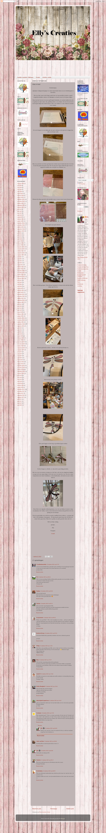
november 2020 (21, 320)
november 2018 (21, 367)
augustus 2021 (20, 302)
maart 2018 (20, 383)
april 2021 (19, 310)
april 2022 (19, 286)
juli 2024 (19, 233)
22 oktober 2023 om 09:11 (47, 603)
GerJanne (38, 713)
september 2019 (21, 347)
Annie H (38, 674)
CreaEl (53, 533)
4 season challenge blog (82, 267)
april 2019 (19, 357)
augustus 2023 (20, 254)
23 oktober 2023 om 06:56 (51, 728)
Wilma (38, 646)
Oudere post (70, 809)
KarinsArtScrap (40, 633)
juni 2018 (19, 377)
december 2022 (20, 270)
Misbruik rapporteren (80, 291)
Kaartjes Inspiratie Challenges (25, 77)
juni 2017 (19, 401)
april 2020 (19, 334)
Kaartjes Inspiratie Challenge (81, 275)
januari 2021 (20, 316)
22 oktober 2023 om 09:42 (49, 617)
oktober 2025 (20, 203)
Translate (83, 184)
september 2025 (21, 205)
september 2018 (21, 371)
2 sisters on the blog (81, 265)
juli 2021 (19, 304)
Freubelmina (39, 771)
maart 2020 (20, 336)
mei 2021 (19, 308)
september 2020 (21, 324)
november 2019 (21, 343)
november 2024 (21, 225)
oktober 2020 (20, 322)
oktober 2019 (20, 345)
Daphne (38, 591)
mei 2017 (19, 403)
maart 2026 (20, 193)
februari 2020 (20, 338)
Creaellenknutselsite (41, 564)
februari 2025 (20, 219)
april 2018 (19, 381)
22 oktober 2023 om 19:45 (55, 700)
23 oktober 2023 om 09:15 (47, 760)
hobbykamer (80, 284)
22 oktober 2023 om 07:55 (53, 564)
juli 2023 (19, 256)
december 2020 (20, 318)
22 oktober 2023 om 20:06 (50, 741)
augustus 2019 (20, 349)
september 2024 (21, 229)
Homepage (53, 809)
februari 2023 (20, 266)
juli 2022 (19, 280)
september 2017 (21, 395)
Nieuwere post (36, 809)
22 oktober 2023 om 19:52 (48, 713)
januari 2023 (20, 268)
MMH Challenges (81, 280)
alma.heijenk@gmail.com (42, 700)
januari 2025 (20, 221)
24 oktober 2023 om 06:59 (49, 771)
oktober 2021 (20, 298)
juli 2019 (19, 351)
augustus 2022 (20, 278)
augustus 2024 (20, 231)
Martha (38, 603)
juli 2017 (19, 399)
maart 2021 (20, 312)
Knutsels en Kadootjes (82, 278)
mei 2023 (19, 260)
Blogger (63, 818)
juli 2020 (19, 328)
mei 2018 (19, 379)
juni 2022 (19, 282)
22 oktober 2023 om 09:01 (47, 591)
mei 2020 (19, 332)
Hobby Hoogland (40, 686)
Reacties (40, 725)
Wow (78, 282)
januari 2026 (20, 197)
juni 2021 (19, 306)
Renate (38, 77)
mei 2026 (19, 189)
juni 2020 (19, 330)
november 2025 (21, 201)
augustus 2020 (20, 326)
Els (37, 577)
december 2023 (20, 247)
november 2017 (21, 391)
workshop (79, 286)
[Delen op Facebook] (50, 556)
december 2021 (20, 294)
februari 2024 (20, 243)
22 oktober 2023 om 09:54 (51, 633)
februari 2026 (20, 195)
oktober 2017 (20, 393)
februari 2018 (20, 385)
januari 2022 (20, 292)
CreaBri (79, 271)
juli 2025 (19, 209)
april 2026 (19, 191)
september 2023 (21, 252)
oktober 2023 (20, 250)
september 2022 (21, 276)
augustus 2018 (20, 373)
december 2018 (20, 365)
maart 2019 (20, 359)
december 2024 (20, 223)
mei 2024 (19, 237)
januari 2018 (20, 387)
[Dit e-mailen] (45, 556)
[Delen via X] (49, 556)
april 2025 (19, 215)
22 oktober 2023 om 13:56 (46, 645)
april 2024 (19, 239)
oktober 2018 (20, 369)
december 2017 (20, 389)
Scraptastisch (39, 617)
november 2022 (21, 272)
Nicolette (38, 760)
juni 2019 (19, 353)
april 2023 (19, 262)
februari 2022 (20, 290)
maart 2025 (20, 217)
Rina (37, 660)
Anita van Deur (40, 741)
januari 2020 (20, 340)
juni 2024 (19, 235)
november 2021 (21, 296)
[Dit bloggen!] (47, 556)
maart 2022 (20, 288)
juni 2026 (19, 187)
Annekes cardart (46, 77)
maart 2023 (20, 264)
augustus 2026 (20, 183)
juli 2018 (19, 375)
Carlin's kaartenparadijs (82, 269)
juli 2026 (19, 185)
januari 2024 (20, 245)
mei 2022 (19, 284)
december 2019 (20, 342)
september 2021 (21, 300)
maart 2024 (20, 241)
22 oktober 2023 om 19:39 (45, 660)
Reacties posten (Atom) (44, 812)
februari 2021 (20, 314)
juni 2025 (19, 211)
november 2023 (21, 249)
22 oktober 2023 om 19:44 (47, 674)
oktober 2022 (20, 274)
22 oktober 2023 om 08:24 (44, 577)
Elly (41, 728)
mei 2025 (19, 213)
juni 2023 (19, 258)
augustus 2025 (20, 207)
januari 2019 (20, 363)
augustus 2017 (20, 397)
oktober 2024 (20, 227)
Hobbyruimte (80, 273)
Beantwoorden (39, 572)
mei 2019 (19, 355)
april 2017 (19, 405)
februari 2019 (20, 361)
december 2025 (20, 199)
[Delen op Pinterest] (52, 556)
